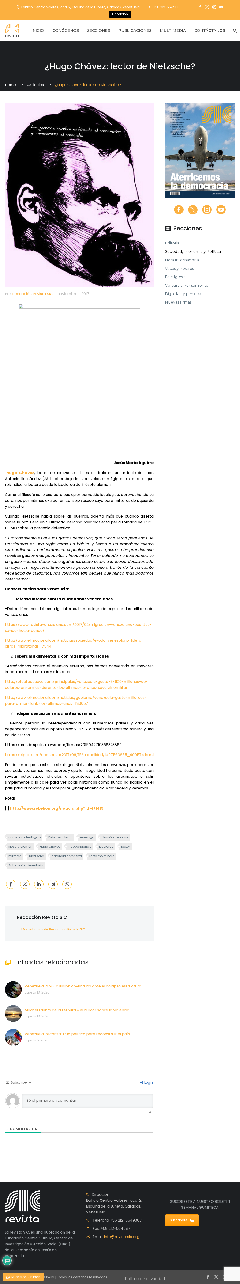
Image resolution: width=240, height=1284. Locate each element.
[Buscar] (234, 31)
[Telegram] (53, 884)
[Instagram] (214, 7)
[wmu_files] (150, 1112)
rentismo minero (102, 856)
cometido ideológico (24, 837)
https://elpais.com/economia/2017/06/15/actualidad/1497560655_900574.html (79, 755)
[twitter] (193, 209)
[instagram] (207, 209)
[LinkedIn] (39, 884)
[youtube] (221, 209)
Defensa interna (60, 837)
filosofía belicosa (115, 837)
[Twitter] (207, 7)
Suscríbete (179, 1220)
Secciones (98, 30)
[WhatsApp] (67, 884)
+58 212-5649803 (167, 7)
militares (15, 856)
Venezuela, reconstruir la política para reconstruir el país (77, 1034)
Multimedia (173, 30)
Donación (120, 14)
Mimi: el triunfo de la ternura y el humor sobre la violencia (77, 1010)
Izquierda (106, 846)
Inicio (37, 30)
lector (125, 846)
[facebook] (179, 209)
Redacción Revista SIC (32, 294)
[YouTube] (221, 7)
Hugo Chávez (50, 846)
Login (148, 1082)
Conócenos (65, 30)
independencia (80, 846)
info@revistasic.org (121, 1236)
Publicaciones (134, 30)
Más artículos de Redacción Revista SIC (53, 929)
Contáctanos (209, 30)
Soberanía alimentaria (25, 865)
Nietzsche (36, 856)
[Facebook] (200, 7)
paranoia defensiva (67, 856)
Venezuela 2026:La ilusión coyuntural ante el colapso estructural (83, 986)
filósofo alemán (20, 846)
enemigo (87, 837)
